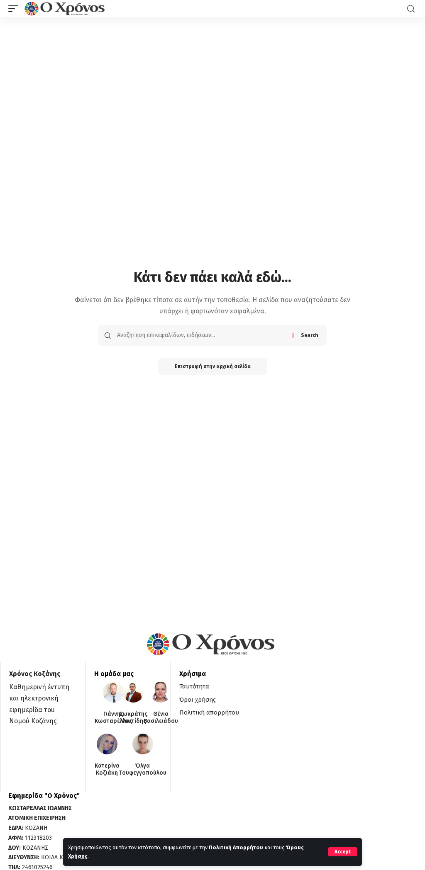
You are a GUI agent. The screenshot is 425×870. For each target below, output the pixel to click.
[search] (411, 8)
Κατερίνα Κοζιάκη (107, 769)
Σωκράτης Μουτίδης (133, 718)
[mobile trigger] (15, 8)
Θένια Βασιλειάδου (161, 718)
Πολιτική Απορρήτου (236, 847)
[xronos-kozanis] (65, 8)
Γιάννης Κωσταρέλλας (113, 718)
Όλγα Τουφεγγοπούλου (142, 769)
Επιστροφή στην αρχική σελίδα (213, 366)
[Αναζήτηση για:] (202, 335)
